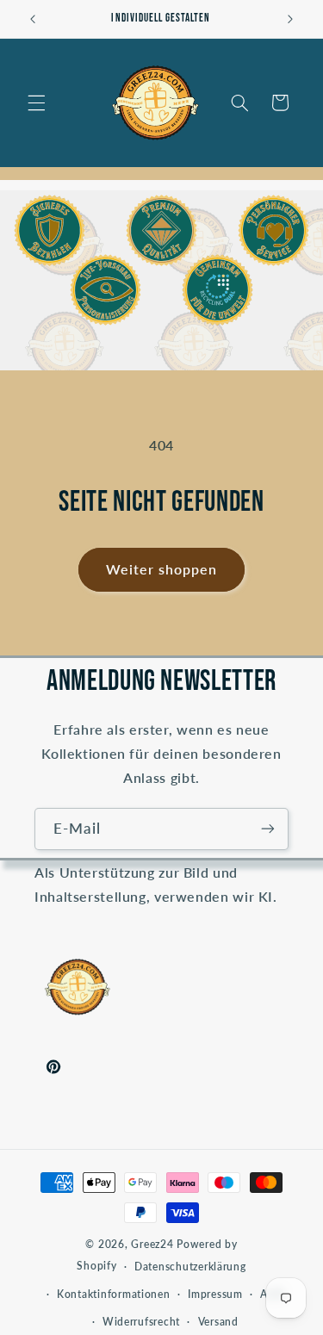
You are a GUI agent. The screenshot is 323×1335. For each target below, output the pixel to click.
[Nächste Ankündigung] (290, 19)
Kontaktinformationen (114, 1294)
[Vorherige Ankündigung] (33, 19)
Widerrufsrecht (141, 1321)
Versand (218, 1321)
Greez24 (152, 1244)
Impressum (215, 1294)
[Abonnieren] (268, 829)
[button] (36, 102)
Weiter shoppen (162, 569)
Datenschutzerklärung (190, 1266)
